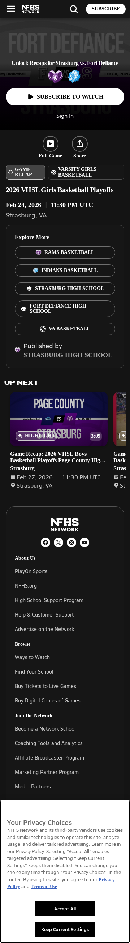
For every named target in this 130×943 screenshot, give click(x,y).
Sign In (65, 115)
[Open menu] (10, 8)
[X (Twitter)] (58, 542)
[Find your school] (73, 9)
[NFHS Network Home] (31, 9)
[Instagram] (71, 542)
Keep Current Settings (65, 929)
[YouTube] (84, 542)
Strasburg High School (67, 355)
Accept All (65, 908)
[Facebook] (45, 542)
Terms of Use (44, 886)
